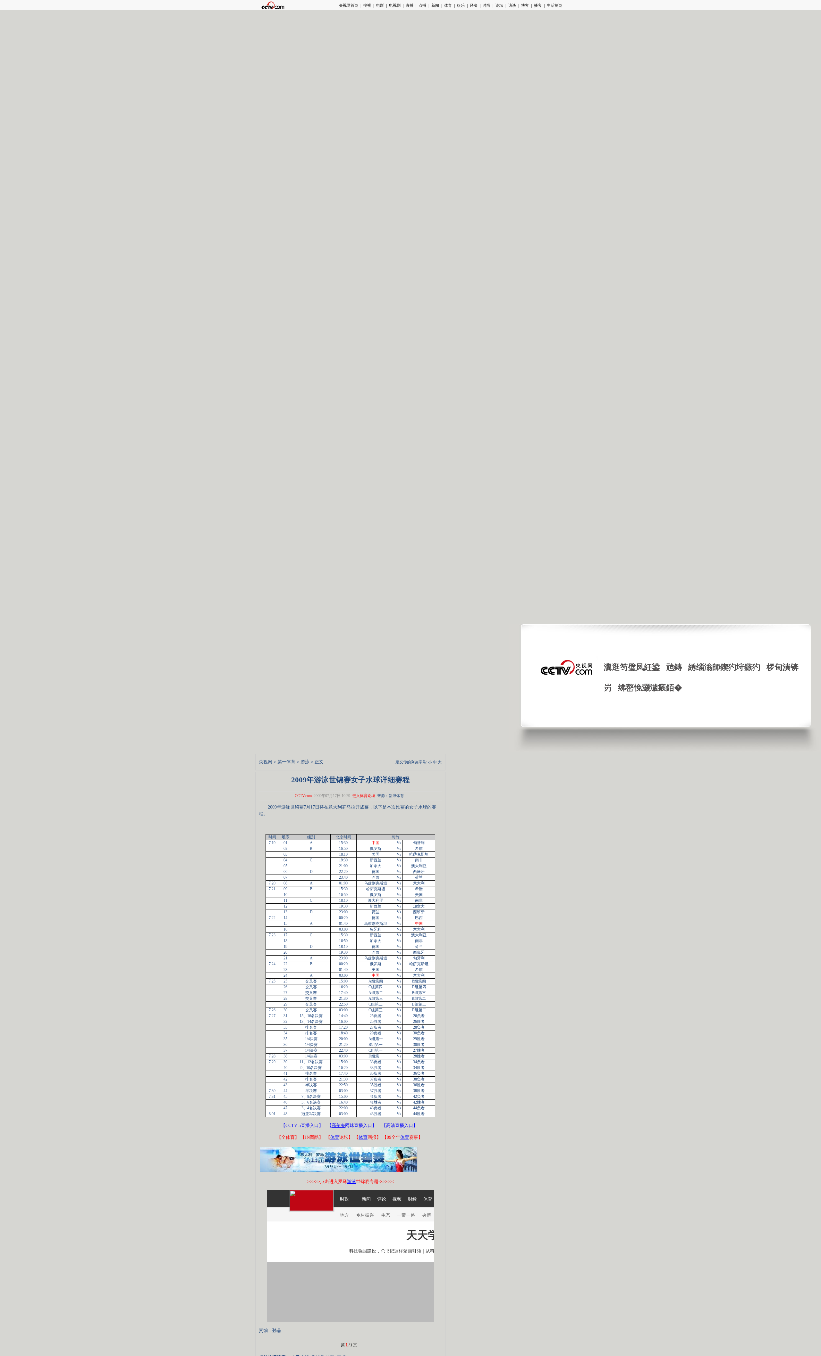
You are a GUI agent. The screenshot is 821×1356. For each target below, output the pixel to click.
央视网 (265, 762)
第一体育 (286, 762)
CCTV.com (303, 795)
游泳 (304, 762)
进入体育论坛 (363, 795)
